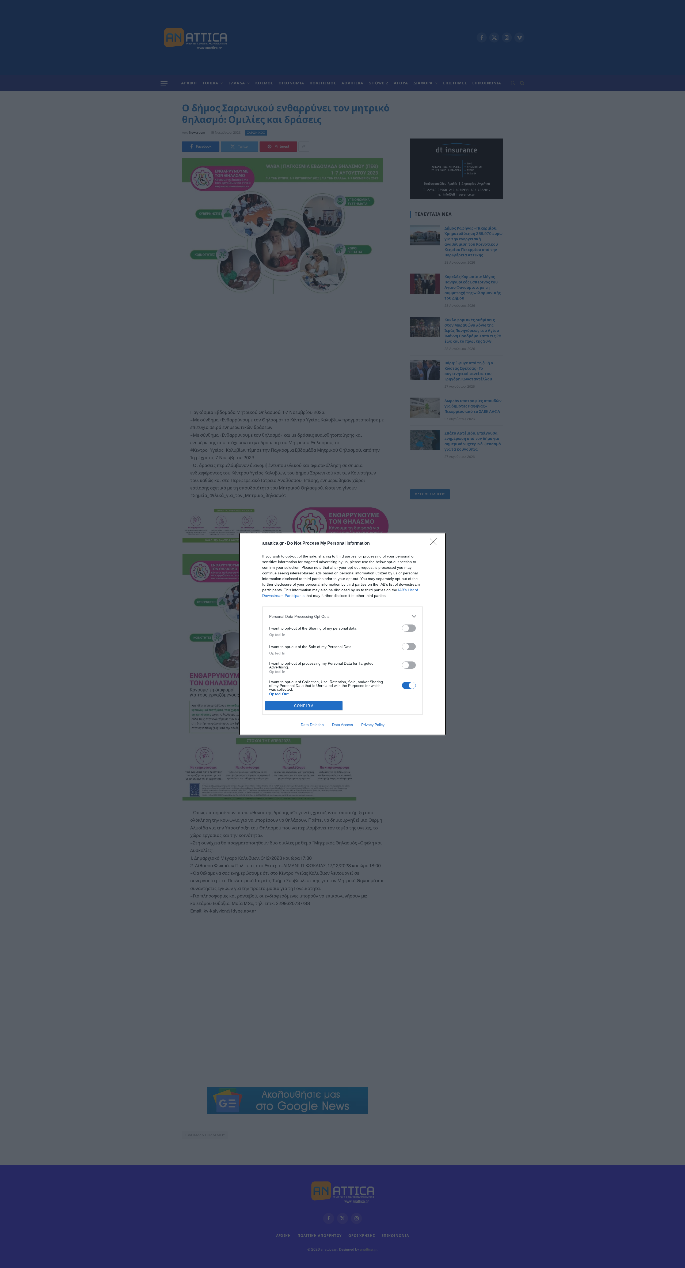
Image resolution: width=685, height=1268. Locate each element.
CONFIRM (304, 706)
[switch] (409, 628)
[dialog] (342, 634)
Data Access (342, 725)
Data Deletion (312, 725)
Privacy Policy (373, 725)
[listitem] (342, 616)
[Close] (435, 543)
